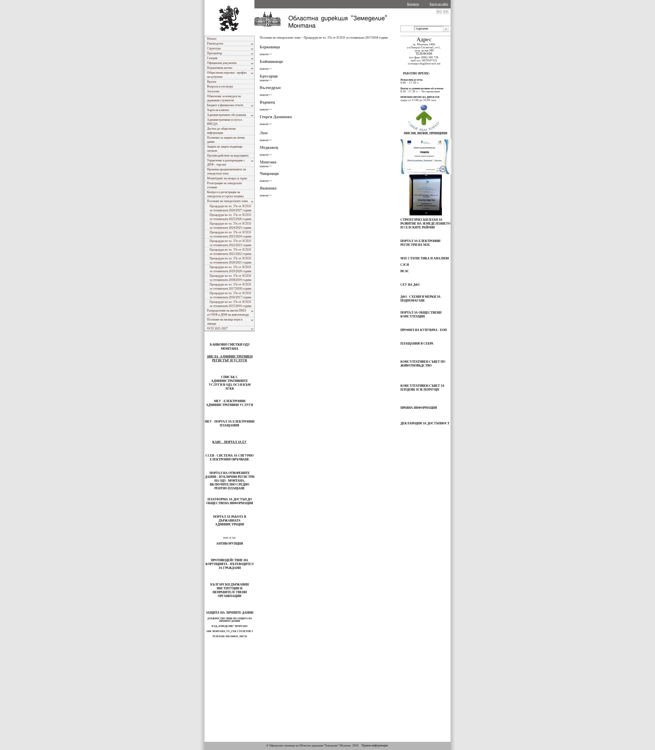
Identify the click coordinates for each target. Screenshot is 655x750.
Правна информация (375, 745)
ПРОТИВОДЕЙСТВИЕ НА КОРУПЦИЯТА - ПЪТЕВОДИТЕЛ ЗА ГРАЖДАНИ (229, 564)
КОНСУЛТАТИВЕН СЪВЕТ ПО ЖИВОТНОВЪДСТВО (422, 363)
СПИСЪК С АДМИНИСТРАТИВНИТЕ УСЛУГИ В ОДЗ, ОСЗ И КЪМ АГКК (229, 382)
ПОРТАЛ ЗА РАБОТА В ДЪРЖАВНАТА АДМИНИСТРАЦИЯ (229, 520)
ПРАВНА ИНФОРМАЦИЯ (418, 408)
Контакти (413, 4)
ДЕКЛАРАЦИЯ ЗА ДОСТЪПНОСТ (425, 423)
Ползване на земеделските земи (280, 37)
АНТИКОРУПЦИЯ (229, 543)
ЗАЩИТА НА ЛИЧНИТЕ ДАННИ (229, 612)
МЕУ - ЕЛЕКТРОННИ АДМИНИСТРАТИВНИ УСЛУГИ (229, 403)
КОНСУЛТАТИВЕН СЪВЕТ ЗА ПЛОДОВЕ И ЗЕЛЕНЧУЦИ (422, 387)
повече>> (266, 54)
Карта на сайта (439, 4)
